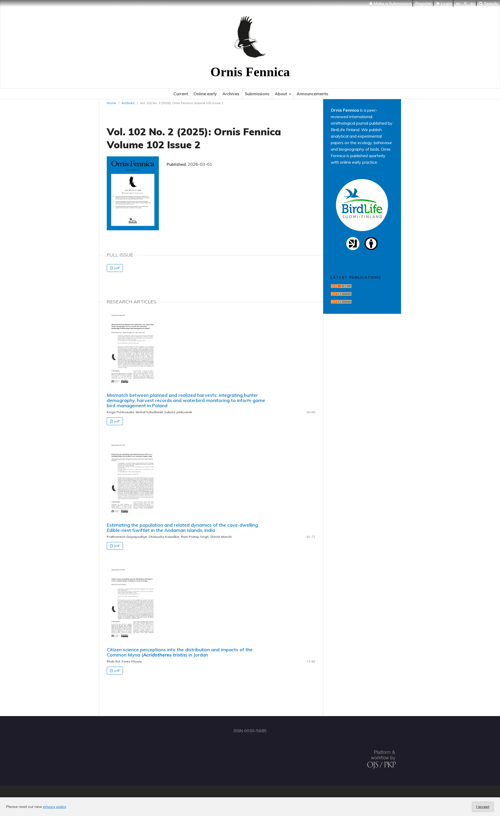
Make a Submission (392, 3)
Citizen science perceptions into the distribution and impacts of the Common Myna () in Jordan (180, 652)
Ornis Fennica (250, 72)
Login (446, 3)
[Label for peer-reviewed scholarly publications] (352, 248)
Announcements (312, 93)
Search (490, 3)
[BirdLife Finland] (362, 229)
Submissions (257, 93)
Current (180, 93)
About (281, 93)
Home (111, 103)
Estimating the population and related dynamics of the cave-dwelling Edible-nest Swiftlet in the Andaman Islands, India (182, 527)
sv (472, 3)
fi (465, 3)
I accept (482, 806)
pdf (117, 268)
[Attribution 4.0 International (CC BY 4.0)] (371, 248)
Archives (230, 93)
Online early (205, 93)
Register (423, 3)
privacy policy (54, 806)
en (458, 3)
